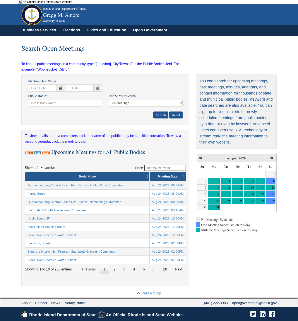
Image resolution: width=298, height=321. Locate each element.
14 (262, 187)
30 (204, 207)
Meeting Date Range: (43, 81)
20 (252, 194)
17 (217, 194)
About (26, 303)
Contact (41, 303)
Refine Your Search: (123, 95)
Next (178, 269)
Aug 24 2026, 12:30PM (168, 235)
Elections (71, 30)
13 (252, 187)
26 (240, 201)
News (55, 303)
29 (273, 201)
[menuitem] (38, 30)
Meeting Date (168, 176)
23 (204, 201)
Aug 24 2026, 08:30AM (168, 202)
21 (262, 194)
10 (217, 187)
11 (228, 187)
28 (165, 269)
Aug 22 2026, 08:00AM (168, 185)
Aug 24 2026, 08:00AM (168, 193)
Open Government (150, 30)
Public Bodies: (38, 95)
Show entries (40, 167)
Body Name (87, 176)
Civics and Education (106, 30)
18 (228, 194)
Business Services (38, 30)
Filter (139, 167)
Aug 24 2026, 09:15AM (168, 210)
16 (204, 194)
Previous (89, 269)
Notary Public (75, 303)
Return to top (150, 293)
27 (252, 201)
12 (240, 187)
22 (273, 194)
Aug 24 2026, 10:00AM (168, 218)
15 (273, 187)
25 (228, 201)
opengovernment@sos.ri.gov (254, 303)
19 (240, 194)
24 (217, 201)
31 (217, 207)
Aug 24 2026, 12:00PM (168, 226)
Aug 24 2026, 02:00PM (168, 243)
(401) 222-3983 (216, 303)
